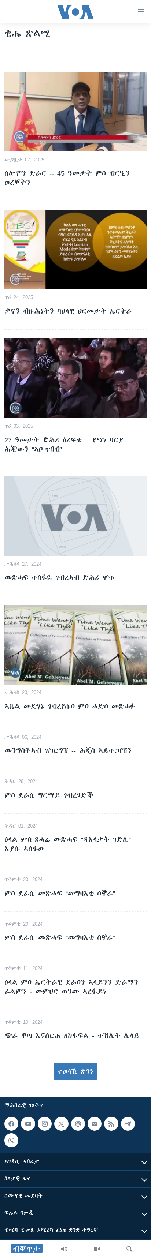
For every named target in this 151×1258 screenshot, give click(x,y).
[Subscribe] (95, 1124)
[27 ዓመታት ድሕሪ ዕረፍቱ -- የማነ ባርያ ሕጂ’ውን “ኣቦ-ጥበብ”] (75, 378)
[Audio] (64, 1249)
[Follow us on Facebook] (11, 1124)
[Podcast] (78, 1124)
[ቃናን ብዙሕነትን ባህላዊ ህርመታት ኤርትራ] (75, 249)
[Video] (97, 1249)
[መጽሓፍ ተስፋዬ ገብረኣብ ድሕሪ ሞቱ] (75, 516)
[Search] (129, 1249)
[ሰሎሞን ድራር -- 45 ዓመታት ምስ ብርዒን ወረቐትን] (75, 111)
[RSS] (111, 1124)
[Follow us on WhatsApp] (11, 1140)
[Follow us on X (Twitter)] (61, 1124)
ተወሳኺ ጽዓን (75, 1071)
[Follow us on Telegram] (128, 1124)
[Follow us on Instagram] (45, 1124)
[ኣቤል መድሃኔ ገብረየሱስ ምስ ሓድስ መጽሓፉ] (75, 645)
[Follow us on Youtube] (28, 1124)
